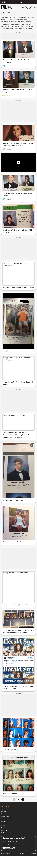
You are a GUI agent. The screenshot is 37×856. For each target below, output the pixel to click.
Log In (34, 2)
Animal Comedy (6, 816)
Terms (20, 853)
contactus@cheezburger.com (10, 844)
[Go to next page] (22, 799)
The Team (4, 828)
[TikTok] (30, 7)
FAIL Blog (19, 2)
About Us (4, 830)
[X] (34, 7)
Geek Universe (5, 819)
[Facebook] (26, 7)
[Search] (5, 2)
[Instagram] (22, 7)
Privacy (23, 853)
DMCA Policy (33, 853)
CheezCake (4, 821)
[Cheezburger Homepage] (18, 848)
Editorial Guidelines (7, 833)
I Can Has (4, 809)
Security (28, 853)
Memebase (4, 814)
